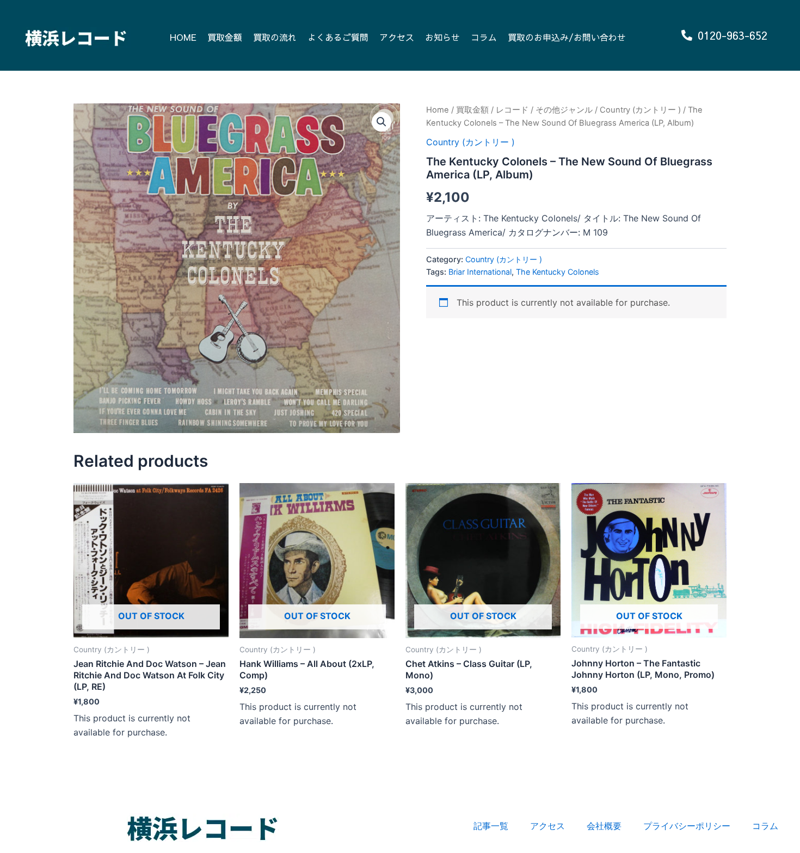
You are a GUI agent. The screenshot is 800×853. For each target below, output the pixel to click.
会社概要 (604, 825)
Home (437, 110)
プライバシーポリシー (686, 825)
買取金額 (224, 37)
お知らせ (442, 37)
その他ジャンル (564, 110)
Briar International (480, 271)
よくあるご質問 (337, 37)
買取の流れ (275, 37)
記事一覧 (490, 825)
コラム (484, 37)
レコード (512, 110)
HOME (183, 37)
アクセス (396, 37)
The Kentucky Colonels (557, 271)
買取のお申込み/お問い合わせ (567, 37)
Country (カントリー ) (640, 110)
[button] (381, 122)
